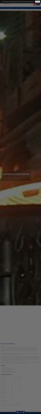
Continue (37, 1)
